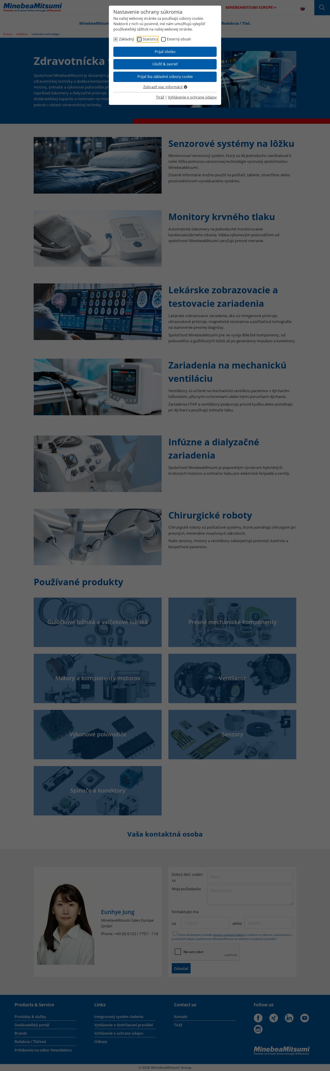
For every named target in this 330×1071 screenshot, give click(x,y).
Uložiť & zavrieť (165, 64)
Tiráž (160, 97)
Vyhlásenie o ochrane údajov (192, 97)
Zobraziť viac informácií (163, 86)
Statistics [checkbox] (150, 39)
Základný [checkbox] (126, 39)
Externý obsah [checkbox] (179, 39)
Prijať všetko (165, 51)
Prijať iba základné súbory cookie (165, 76)
